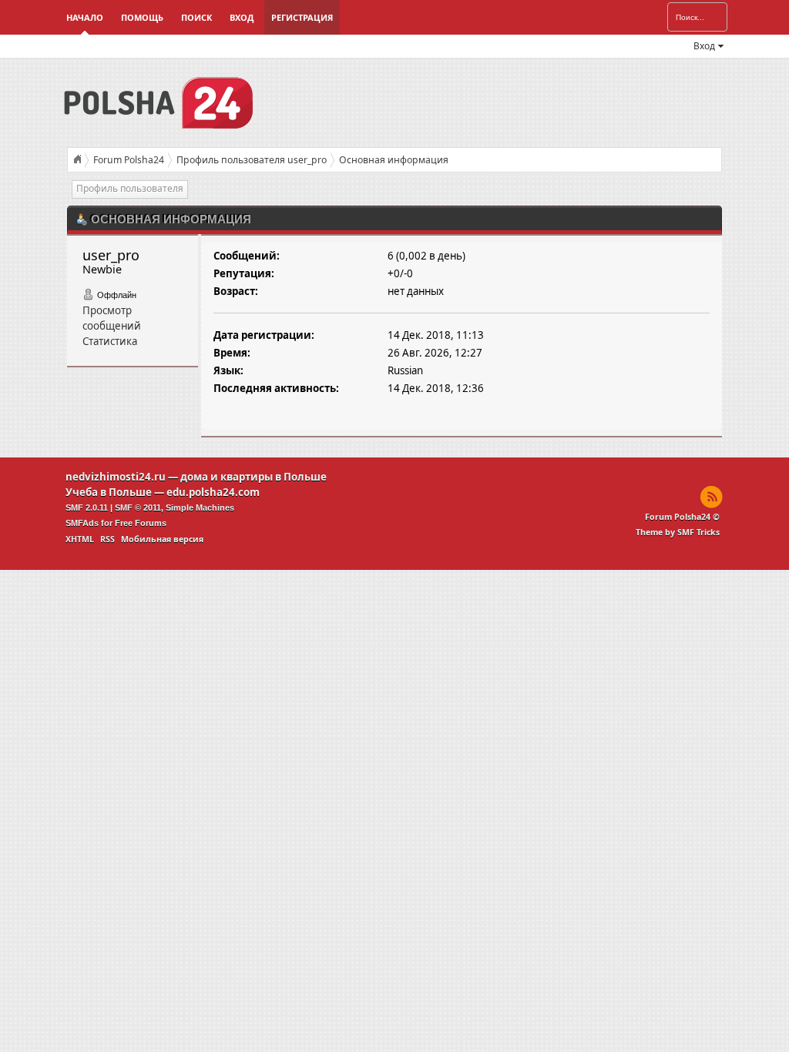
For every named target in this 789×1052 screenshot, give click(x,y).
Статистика (109, 341)
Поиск (196, 17)
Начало (84, 17)
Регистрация (302, 17)
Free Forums (140, 523)
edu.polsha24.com (213, 492)
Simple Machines (200, 507)
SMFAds (82, 523)
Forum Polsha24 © (682, 516)
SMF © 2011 (138, 507)
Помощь (142, 17)
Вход (241, 17)
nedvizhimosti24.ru (115, 477)
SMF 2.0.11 (86, 507)
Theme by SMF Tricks (678, 532)
